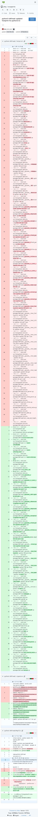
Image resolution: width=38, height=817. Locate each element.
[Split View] (31, 37)
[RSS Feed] (3, 9)
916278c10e (10, 31)
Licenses (23, 815)
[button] (7, 9)
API (30, 815)
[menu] (35, 37)
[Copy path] (24, 41)
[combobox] (27, 37)
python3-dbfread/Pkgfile (12, 730)
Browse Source (32, 19)
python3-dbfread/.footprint (13, 41)
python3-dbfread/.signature (13, 676)
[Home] (3, 2)
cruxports (11, 7)
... (3, 24)
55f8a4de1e (24, 31)
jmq (4, 7)
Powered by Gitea (15, 810)
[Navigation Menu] (35, 2)
